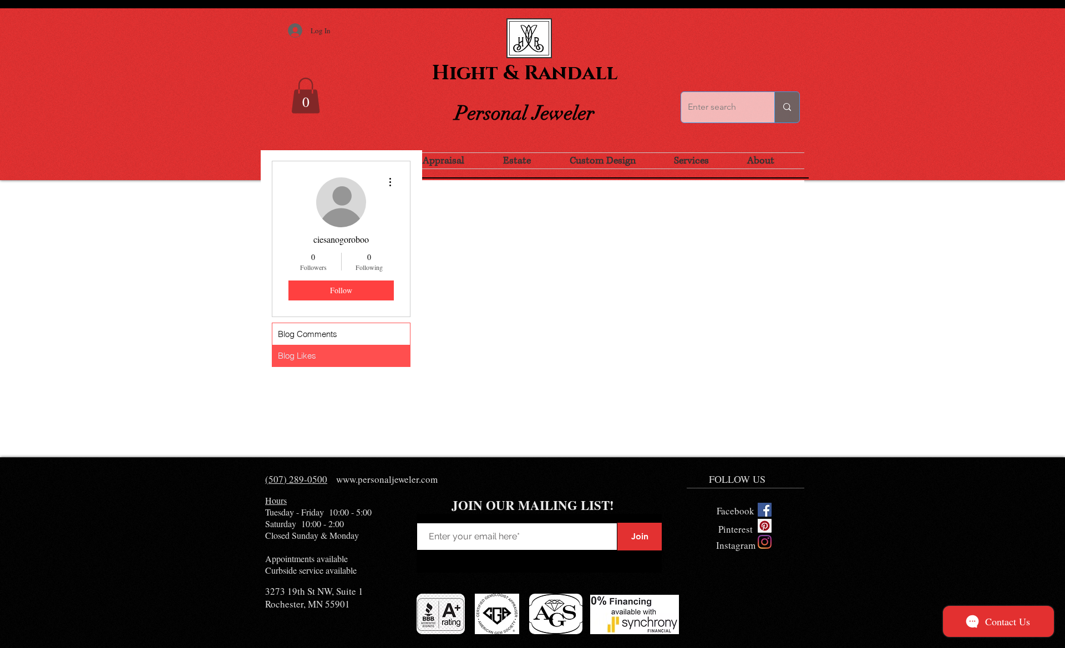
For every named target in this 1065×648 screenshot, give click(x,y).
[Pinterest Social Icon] (765, 526)
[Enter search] (786, 107)
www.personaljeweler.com (387, 479)
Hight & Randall (524, 73)
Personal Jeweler (525, 113)
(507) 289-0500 (296, 479)
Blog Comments (307, 334)
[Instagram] (765, 542)
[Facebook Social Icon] (765, 510)
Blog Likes (297, 355)
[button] (306, 96)
